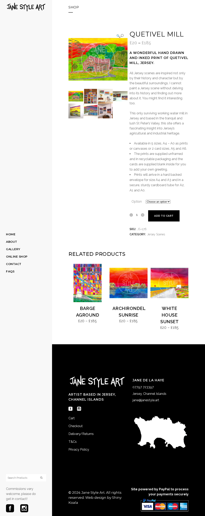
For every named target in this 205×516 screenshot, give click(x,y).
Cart (71, 418)
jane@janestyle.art (146, 400)
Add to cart (164, 215)
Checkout (75, 426)
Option (137, 201)
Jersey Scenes (156, 234)
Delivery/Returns (81, 434)
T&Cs (72, 442)
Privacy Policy (78, 449)
